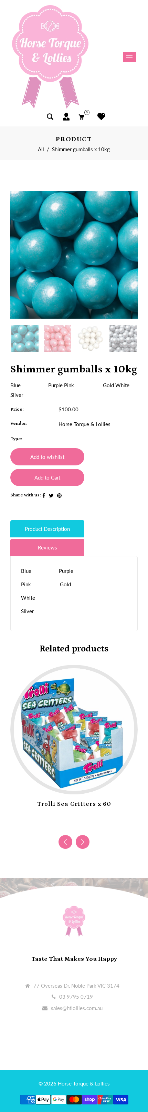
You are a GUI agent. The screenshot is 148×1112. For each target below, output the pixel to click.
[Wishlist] (100, 116)
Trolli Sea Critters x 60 (74, 804)
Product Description (47, 529)
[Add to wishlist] (67, 784)
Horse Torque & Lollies (84, 424)
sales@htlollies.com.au (77, 1008)
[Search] (50, 116)
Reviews (47, 547)
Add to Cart (47, 477)
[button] (82, 842)
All (41, 149)
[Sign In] (66, 116)
